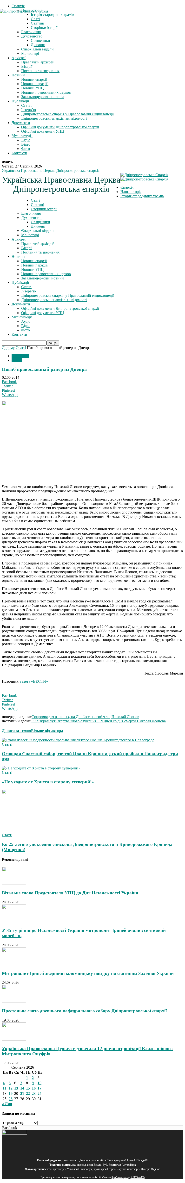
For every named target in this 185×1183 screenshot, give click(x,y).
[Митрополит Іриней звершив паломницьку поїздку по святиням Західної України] (14, 964)
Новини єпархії (34, 79)
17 (39, 1088)
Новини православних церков (46, 92)
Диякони (38, 45)
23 (34, 1093)
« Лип (7, 1104)
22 (28, 1093)
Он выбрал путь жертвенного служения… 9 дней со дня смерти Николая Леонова (98, 721)
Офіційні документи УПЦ (42, 131)
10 (39, 1083)
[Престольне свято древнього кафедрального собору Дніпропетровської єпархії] (14, 1001)
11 (4, 1088)
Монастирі (30, 53)
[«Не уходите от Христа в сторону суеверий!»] (41, 768)
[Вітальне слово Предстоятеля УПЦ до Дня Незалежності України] (14, 883)
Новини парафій (34, 84)
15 (28, 1088)
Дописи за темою (16, 731)
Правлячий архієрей (37, 62)
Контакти (19, 153)
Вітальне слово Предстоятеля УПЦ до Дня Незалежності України (70, 892)
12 (11, 1088)
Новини (18, 75)
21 (22, 1093)
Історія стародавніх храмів (142, 196)
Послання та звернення (40, 71)
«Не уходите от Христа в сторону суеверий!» (48, 781)
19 (11, 1093)
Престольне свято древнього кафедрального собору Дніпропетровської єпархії (84, 1010)
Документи (21, 123)
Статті (26, 105)
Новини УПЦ (32, 88)
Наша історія (130, 192)
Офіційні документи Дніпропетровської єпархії (60, 127)
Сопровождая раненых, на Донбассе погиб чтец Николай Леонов (85, 717)
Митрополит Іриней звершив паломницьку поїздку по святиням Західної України (88, 973)
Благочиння (31, 32)
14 (22, 1088)
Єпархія (18, 6)
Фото (25, 149)
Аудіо (25, 140)
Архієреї (19, 58)
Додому (8, 348)
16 (34, 1088)
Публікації (20, 101)
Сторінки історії (44, 209)
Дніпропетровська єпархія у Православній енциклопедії (67, 114)
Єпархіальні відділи (37, 49)
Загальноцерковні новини (42, 97)
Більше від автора (47, 731)
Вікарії (26, 66)
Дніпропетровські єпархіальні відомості (54, 118)
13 (16, 1088)
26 (11, 1099)
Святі (35, 200)
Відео (25, 144)
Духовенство (31, 36)
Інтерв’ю (28, 110)
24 (39, 1093)
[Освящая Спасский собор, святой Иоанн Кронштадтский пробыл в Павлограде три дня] (78, 740)
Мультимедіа (22, 136)
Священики (40, 40)
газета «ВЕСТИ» (34, 681)
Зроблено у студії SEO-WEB (128, 1177)
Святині (37, 205)
